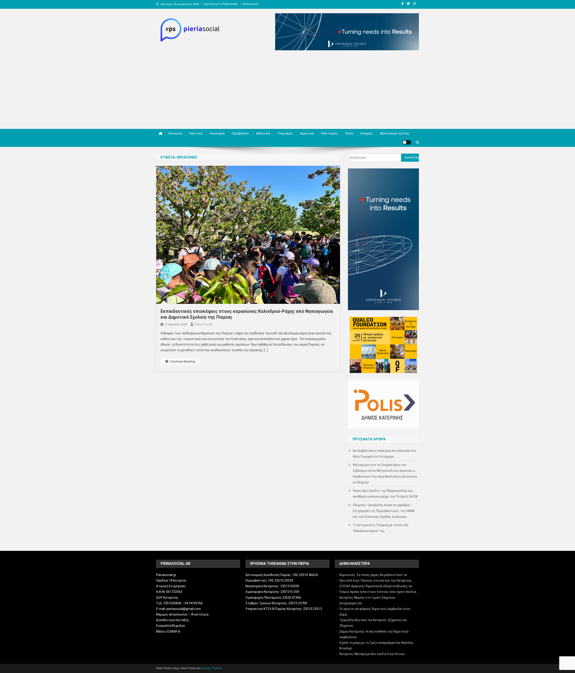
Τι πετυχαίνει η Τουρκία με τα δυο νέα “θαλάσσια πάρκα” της (380, 528)
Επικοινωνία (250, 4)
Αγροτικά (307, 133)
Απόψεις (366, 133)
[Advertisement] (287, 90)
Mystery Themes (211, 668)
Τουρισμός (285, 133)
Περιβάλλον (240, 133)
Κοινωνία (175, 133)
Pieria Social (203, 324)
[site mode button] (406, 142)
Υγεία (349, 133)
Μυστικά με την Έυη (394, 133)
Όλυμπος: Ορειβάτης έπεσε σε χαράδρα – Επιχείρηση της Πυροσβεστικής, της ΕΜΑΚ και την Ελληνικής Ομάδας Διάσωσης (384, 511)
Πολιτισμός (329, 133)
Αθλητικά (263, 133)
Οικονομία (217, 133)
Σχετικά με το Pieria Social (220, 4)
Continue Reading (182, 361)
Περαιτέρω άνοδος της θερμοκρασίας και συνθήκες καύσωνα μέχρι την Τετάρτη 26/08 (385, 493)
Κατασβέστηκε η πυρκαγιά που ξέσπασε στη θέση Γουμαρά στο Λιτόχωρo (384, 453)
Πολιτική (195, 133)
